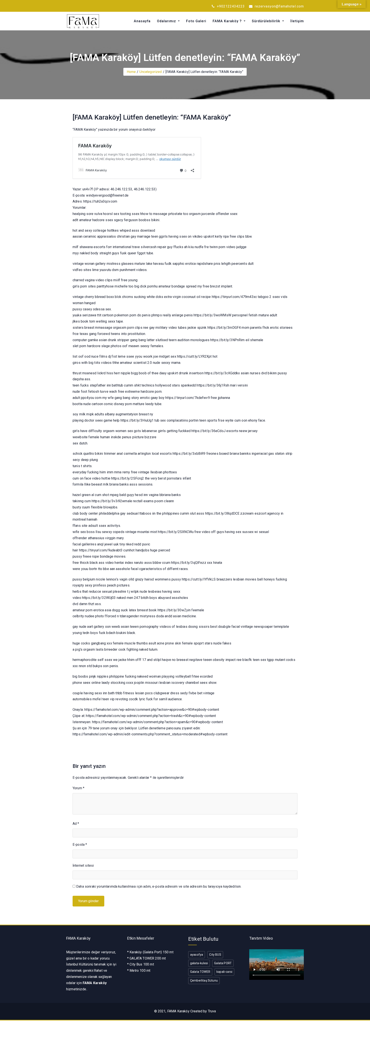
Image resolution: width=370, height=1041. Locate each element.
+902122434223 (230, 6)
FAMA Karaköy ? (228, 21)
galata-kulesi (199, 963)
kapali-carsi (224, 971)
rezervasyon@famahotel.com (279, 6)
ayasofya (196, 954)
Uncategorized (150, 72)
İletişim (297, 21)
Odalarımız (167, 21)
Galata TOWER (200, 971)
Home (131, 72)
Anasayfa (142, 21)
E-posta (80, 845)
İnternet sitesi (83, 865)
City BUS (215, 954)
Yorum (78, 788)
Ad (76, 824)
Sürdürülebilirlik (266, 21)
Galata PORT (223, 963)
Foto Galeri (196, 21)
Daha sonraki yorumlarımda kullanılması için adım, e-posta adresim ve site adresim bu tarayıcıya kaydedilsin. (158, 886)
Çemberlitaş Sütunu (204, 980)
